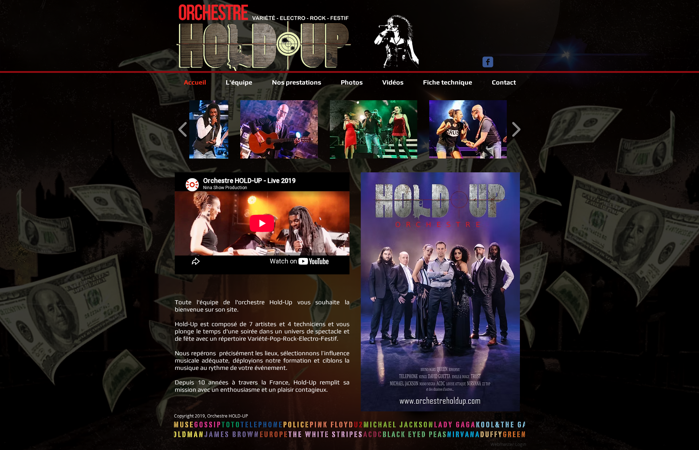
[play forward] (516, 129)
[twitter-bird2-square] (509, 416)
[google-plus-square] (498, 416)
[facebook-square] (520, 416)
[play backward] (183, 129)
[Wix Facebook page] (487, 61)
